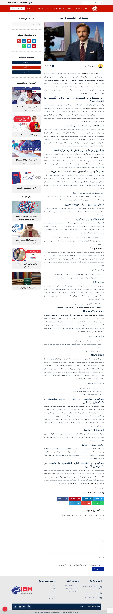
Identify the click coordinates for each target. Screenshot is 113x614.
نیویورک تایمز (93, 315)
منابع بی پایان (70, 105)
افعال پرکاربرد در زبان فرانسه (26, 288)
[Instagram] (24, 41)
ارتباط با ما (42, 9)
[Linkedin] (34, 41)
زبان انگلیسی (68, 9)
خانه (86, 9)
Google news (97, 248)
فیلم (87, 108)
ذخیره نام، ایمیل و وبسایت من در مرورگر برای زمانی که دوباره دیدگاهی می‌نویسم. (79, 565)
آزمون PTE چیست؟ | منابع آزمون (26, 135)
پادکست (93, 108)
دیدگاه (101, 519)
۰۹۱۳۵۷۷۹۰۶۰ (13, 2)
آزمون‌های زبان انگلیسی (92, 483)
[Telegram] (29, 46)
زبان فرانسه (79, 9)
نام (102, 541)
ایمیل (102, 549)
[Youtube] (29, 41)
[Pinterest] (34, 46)
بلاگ (48, 9)
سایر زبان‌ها (32, 9)
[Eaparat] (19, 41)
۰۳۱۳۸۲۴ (23, 2)
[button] (98, 499)
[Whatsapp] (24, 46)
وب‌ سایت (101, 557)
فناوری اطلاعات (56, 9)
